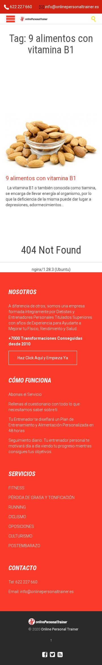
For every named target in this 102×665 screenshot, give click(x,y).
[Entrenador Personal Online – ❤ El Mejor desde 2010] (34, 19)
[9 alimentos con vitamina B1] (51, 141)
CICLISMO (17, 517)
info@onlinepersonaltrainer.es (71, 7)
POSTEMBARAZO (24, 545)
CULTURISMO (20, 536)
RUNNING (17, 507)
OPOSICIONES (21, 526)
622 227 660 (20, 7)
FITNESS (16, 488)
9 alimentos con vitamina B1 (41, 178)
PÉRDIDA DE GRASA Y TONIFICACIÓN (41, 497)
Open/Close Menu (10, 19)
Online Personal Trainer (59, 629)
